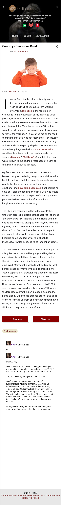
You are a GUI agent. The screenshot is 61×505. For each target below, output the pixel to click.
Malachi (15, 157)
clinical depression (42, 149)
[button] (57, 47)
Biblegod (27, 110)
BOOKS (27, 36)
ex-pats (12, 91)
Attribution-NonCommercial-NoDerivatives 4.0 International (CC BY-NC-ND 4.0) (30, 496)
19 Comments (21, 51)
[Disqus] (30, 375)
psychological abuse (29, 187)
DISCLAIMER (42, 36)
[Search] (57, 7)
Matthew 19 (29, 157)
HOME (15, 36)
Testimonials (10, 331)
